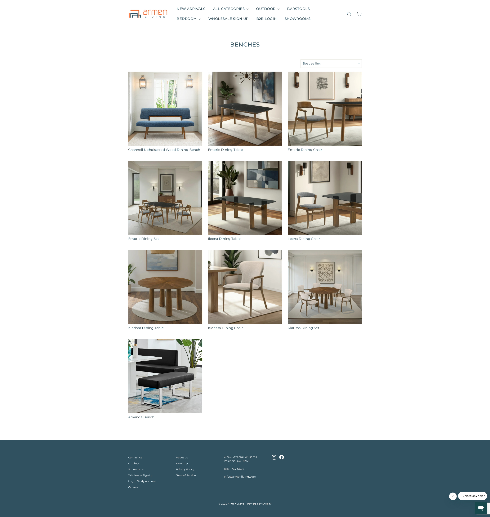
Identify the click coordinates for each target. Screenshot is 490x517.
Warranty (182, 463)
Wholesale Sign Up (140, 475)
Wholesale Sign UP (228, 19)
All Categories (229, 9)
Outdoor (266, 9)
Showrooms (298, 19)
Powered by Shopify (259, 503)
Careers (133, 487)
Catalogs (134, 463)
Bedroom (187, 19)
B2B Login (266, 19)
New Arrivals (191, 9)
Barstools (298, 9)
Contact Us (135, 457)
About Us (182, 457)
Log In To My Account (142, 481)
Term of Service (186, 475)
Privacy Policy (185, 469)
